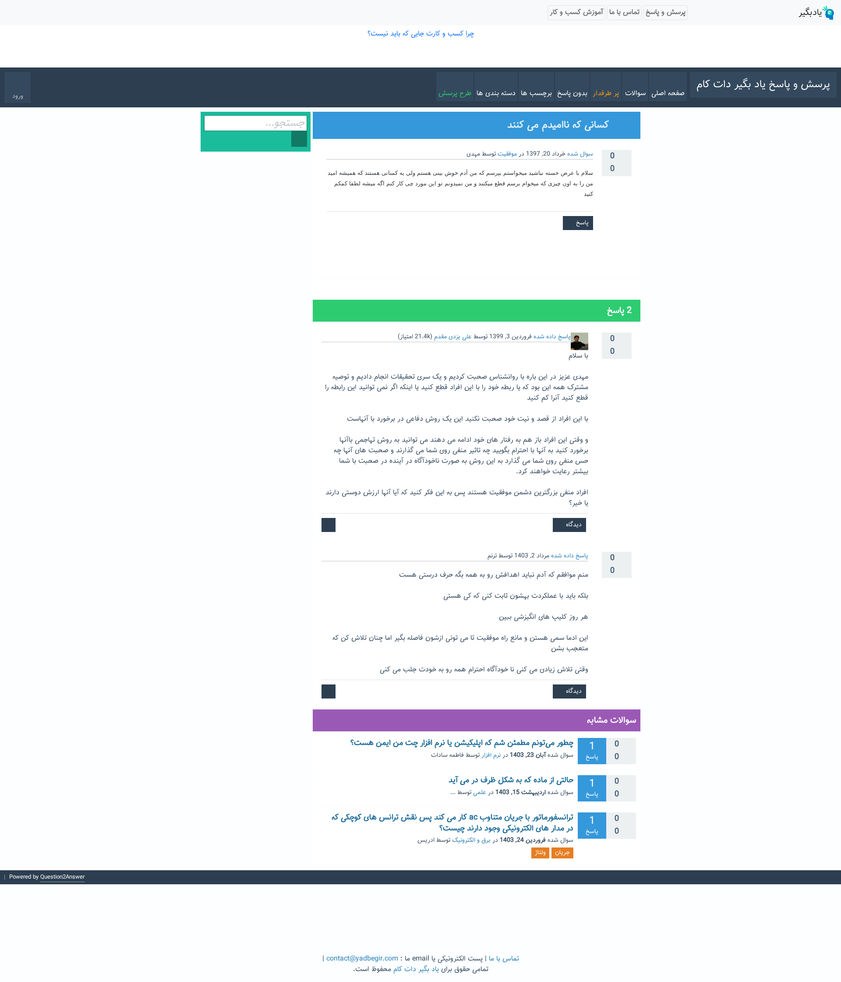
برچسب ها (536, 93)
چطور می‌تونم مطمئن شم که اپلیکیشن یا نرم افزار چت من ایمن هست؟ (461, 743)
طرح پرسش (454, 93)
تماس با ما (504, 959)
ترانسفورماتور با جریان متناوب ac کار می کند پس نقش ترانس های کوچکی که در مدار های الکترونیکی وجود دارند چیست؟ (452, 823)
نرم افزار (491, 755)
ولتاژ (540, 853)
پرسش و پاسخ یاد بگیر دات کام (763, 84)
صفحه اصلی (668, 93)
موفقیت (507, 154)
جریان (562, 853)
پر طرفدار (606, 93)
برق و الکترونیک (471, 840)
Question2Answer (62, 877)
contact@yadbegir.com (362, 959)
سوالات (635, 93)
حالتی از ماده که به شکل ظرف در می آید (511, 780)
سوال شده (580, 154)
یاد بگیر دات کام (416, 969)
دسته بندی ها (496, 93)
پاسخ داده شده (552, 337)
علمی (479, 793)
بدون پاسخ (572, 93)
